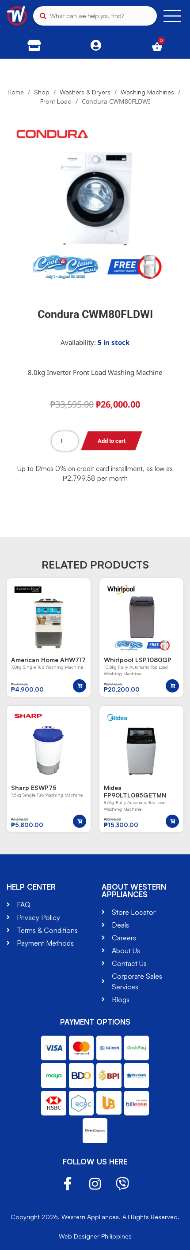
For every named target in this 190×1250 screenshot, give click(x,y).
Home (16, 92)
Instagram (95, 1183)
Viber (122, 1183)
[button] (79, 685)
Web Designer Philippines (95, 1236)
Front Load (56, 101)
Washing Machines (147, 92)
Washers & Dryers (85, 92)
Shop (41, 92)
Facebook (67, 1184)
